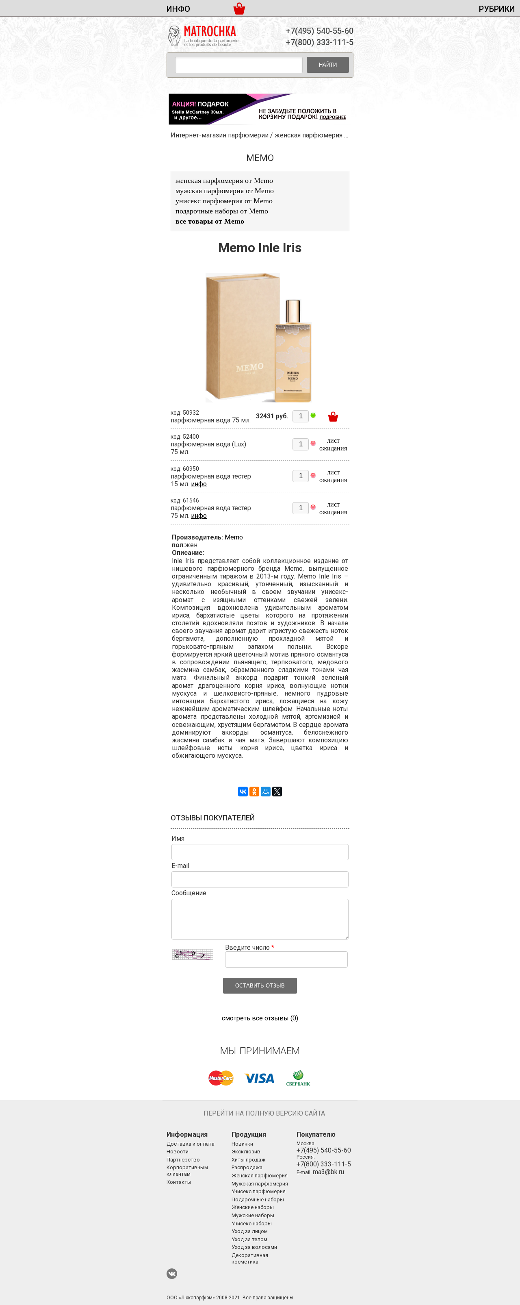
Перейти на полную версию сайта (264, 1113)
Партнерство (183, 1160)
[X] (277, 791)
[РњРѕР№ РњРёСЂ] (266, 791)
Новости (177, 1151)
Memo (234, 537)
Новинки (242, 1144)
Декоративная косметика (250, 1258)
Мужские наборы (253, 1215)
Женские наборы (253, 1207)
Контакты (179, 1182)
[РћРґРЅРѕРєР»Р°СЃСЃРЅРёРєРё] (254, 791)
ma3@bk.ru (328, 1172)
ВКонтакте (172, 1273)
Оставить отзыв (260, 986)
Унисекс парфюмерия (259, 1191)
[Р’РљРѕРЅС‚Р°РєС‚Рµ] (243, 791)
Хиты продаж (248, 1160)
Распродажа (247, 1167)
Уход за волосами (254, 1247)
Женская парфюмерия (260, 1175)
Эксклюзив (246, 1151)
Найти (328, 65)
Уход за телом (249, 1239)
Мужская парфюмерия (260, 1184)
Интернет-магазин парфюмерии (220, 135)
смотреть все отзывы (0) (260, 1018)
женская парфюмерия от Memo (224, 180)
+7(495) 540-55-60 (319, 31)
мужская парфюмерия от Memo (225, 191)
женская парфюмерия (308, 135)
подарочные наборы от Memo (222, 211)
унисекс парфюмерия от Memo (224, 201)
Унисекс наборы (252, 1223)
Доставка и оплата (190, 1144)
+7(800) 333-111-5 (319, 42)
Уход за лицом (250, 1231)
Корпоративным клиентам (187, 1170)
